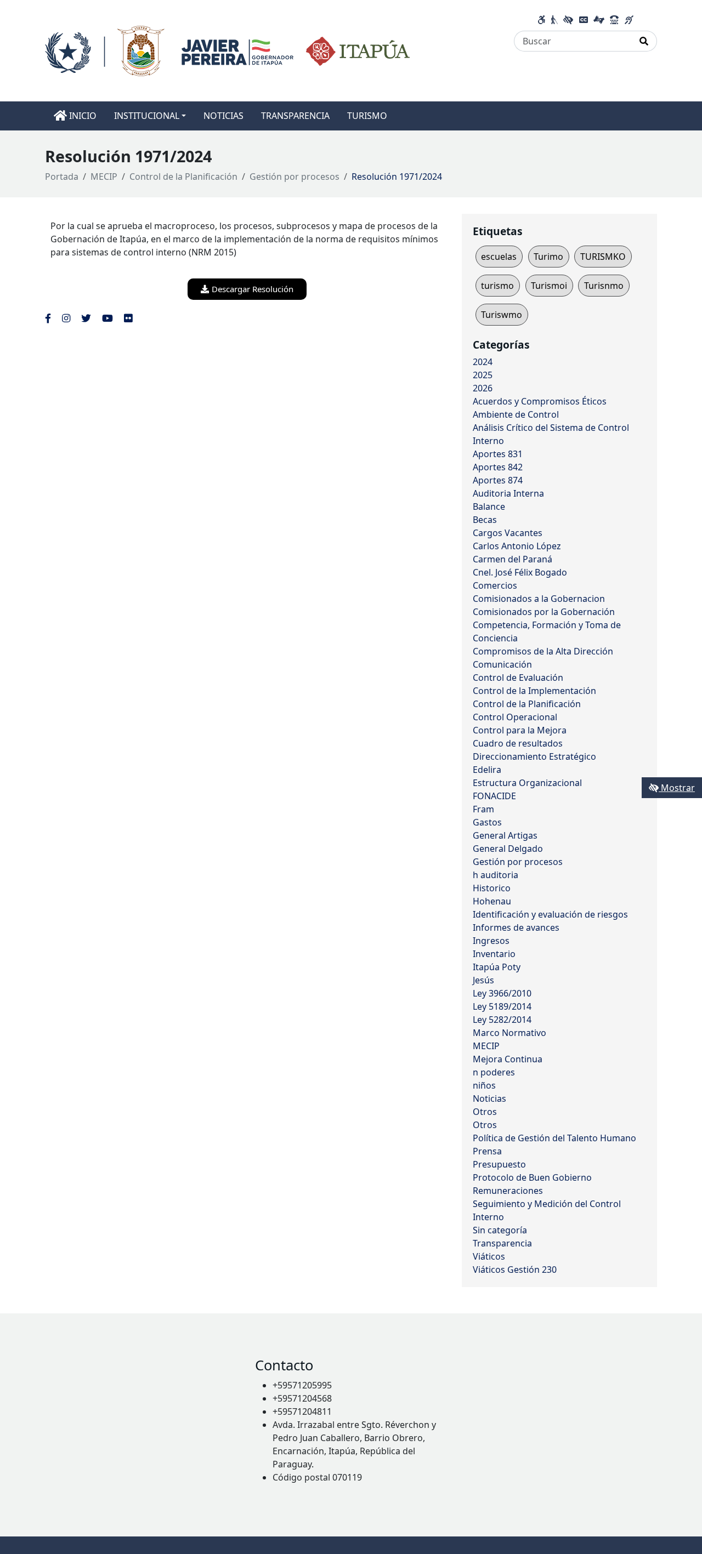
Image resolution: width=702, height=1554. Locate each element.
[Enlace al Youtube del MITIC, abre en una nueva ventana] (107, 318)
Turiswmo (501, 315)
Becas (485, 520)
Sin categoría (500, 1230)
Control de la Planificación (183, 176)
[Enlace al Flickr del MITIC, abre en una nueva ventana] (128, 318)
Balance (489, 506)
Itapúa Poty (496, 967)
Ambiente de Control (516, 414)
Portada (61, 176)
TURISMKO (603, 257)
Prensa (487, 1151)
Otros (485, 1112)
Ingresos (491, 941)
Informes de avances (516, 927)
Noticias (489, 1098)
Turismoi (549, 286)
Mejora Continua (507, 1059)
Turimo (548, 257)
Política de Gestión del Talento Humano (554, 1138)
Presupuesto (499, 1164)
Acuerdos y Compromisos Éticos (540, 401)
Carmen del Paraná (512, 559)
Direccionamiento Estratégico (534, 756)
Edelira (487, 770)
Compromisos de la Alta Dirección (543, 651)
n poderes (494, 1072)
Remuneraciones (508, 1191)
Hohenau (492, 901)
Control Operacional (515, 717)
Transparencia (502, 1243)
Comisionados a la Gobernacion (539, 599)
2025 (482, 375)
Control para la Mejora (520, 730)
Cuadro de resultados (518, 743)
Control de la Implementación (534, 691)
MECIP (103, 176)
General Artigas (505, 835)
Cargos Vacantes (507, 533)
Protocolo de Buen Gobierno (532, 1177)
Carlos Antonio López (517, 546)
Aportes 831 (498, 454)
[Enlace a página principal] (227, 50)
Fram (483, 809)
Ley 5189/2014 (502, 1006)
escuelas (499, 257)
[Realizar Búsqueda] (644, 41)
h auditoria (495, 875)
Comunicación (502, 664)
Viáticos (489, 1256)
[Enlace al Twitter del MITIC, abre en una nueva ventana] (86, 318)
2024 (482, 362)
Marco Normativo (509, 1033)
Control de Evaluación (518, 677)
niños (484, 1085)
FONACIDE (494, 796)
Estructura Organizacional (527, 783)
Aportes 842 (498, 467)
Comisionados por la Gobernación (544, 612)
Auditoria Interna (508, 493)
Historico (492, 888)
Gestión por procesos (294, 176)
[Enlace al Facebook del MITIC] (48, 318)
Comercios (495, 585)
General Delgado (508, 849)
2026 (482, 388)
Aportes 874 (498, 480)
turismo (497, 286)
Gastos (487, 822)
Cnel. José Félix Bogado (520, 572)
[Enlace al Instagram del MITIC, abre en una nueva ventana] (66, 318)
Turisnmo (604, 286)
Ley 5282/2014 (502, 1020)
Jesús (483, 980)
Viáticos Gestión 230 (515, 1269)
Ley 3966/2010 (502, 993)
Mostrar (677, 788)
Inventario (494, 954)
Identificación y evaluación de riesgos (550, 914)
